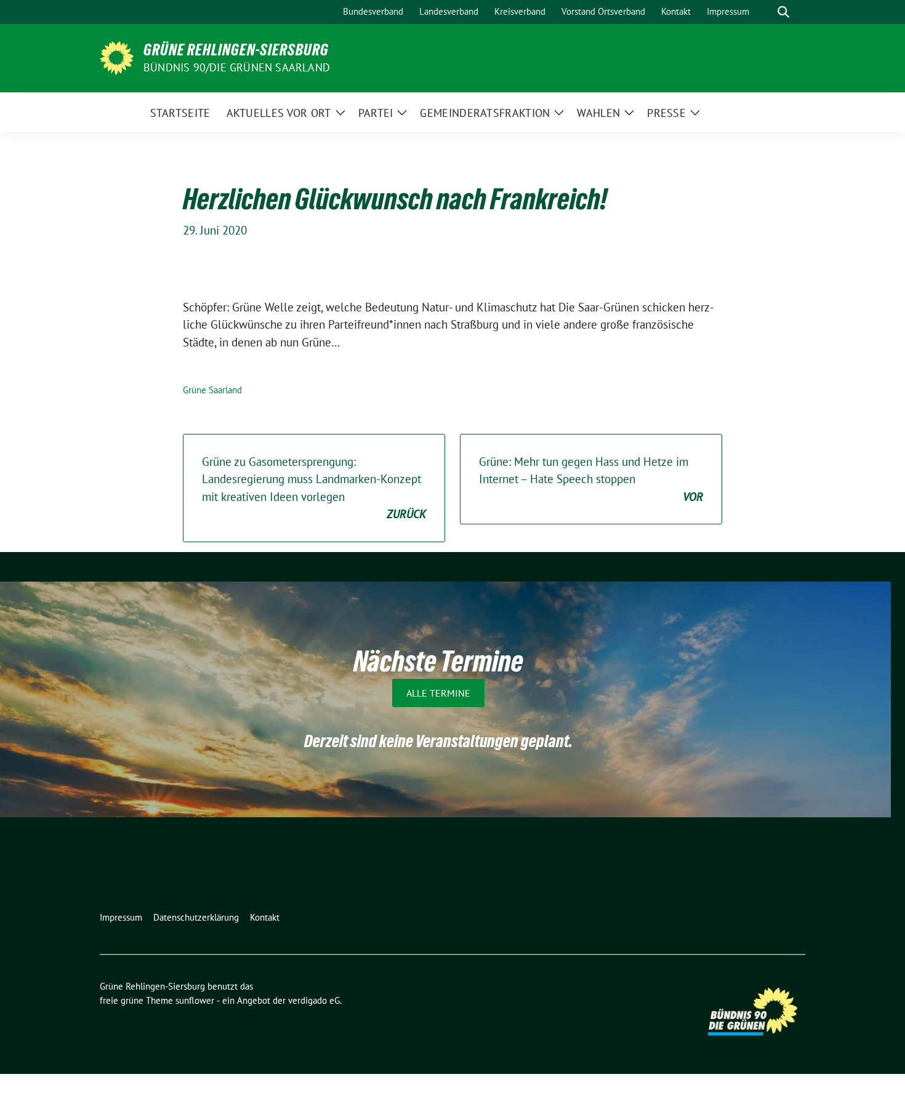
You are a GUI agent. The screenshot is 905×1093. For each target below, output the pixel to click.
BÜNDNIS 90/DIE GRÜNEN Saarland (236, 67)
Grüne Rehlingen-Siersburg (236, 50)
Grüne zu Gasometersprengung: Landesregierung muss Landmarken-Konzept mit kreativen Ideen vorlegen (314, 488)
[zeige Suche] (783, 12)
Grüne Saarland (212, 390)
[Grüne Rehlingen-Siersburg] (117, 56)
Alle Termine (438, 693)
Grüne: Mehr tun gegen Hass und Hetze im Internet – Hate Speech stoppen (591, 479)
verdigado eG (314, 1000)
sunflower (194, 1000)
